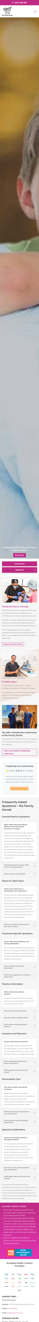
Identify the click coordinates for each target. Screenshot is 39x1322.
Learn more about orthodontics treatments (17, 752)
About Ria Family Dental (13, 644)
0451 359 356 (21, 3)
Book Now (19, 555)
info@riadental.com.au (15, 1313)
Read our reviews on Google (19, 788)
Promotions (20, 564)
